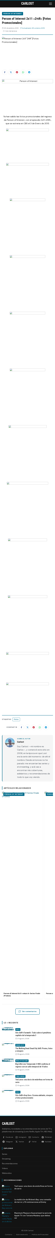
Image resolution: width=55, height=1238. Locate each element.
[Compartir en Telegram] (29, 72)
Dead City (20, 1045)
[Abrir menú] (50, 3)
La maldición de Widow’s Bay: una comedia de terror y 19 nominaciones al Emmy (32, 1200)
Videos (5, 1168)
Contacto (8, 1234)
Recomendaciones (10, 1163)
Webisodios (7, 1173)
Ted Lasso (20, 1076)
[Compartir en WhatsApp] (23, 72)
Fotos (16, 719)
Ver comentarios (29, 1011)
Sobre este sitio (22, 1234)
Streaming (6, 1159)
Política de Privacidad (40, 1234)
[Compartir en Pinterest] (17, 72)
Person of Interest (12, 14)
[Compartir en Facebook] (4, 72)
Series (4, 1154)
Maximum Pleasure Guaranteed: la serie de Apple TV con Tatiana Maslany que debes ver (32, 1215)
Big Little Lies (22, 1061)
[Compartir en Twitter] (10, 72)
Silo (18, 1029)
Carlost (8, 1124)
